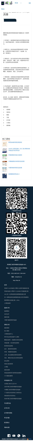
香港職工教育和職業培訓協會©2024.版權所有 (14, 439)
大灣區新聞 (7, 303)
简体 (16, 3)
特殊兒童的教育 (8, 364)
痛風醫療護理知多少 (14, 174)
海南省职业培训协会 (9, 395)
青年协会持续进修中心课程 (11, 337)
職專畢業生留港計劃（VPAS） (12, 300)
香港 (30, 439)
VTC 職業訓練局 (8, 376)
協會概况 (6, 311)
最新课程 (6, 328)
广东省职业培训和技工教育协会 (13, 392)
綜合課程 (6, 361)
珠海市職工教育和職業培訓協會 (13, 398)
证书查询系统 (8, 413)
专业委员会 (7, 403)
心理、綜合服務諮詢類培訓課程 (13, 355)
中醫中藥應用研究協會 (10, 320)
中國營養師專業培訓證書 (15, 167)
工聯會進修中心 (8, 334)
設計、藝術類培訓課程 (10, 349)
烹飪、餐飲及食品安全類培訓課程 (13, 358)
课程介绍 (7, 324)
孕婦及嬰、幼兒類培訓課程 (11, 343)
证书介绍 (7, 408)
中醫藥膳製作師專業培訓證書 (16, 161)
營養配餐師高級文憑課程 (15, 155)
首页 (5, 285)
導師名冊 (7, 427)
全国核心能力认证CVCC (10, 383)
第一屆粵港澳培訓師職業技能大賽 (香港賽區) (16, 297)
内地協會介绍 (8, 380)
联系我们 (7, 422)
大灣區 (6, 367)
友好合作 (6, 314)
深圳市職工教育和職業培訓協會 (13, 386)
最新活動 (6, 317)
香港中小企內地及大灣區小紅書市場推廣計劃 (16, 288)
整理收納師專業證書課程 (15, 142)
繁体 (2, 9)
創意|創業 (7, 370)
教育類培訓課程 (8, 346)
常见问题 (7, 418)
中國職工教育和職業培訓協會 (12, 389)
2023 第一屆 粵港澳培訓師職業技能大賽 (15, 294)
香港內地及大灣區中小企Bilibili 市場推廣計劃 (16, 291)
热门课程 (6, 331)
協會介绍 (7, 308)
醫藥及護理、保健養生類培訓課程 (13, 340)
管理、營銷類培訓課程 (10, 352)
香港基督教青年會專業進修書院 (13, 373)
